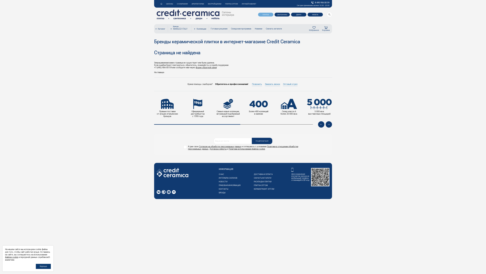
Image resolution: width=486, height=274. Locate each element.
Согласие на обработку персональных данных (220, 146)
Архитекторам (198, 4)
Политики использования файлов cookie (247, 149)
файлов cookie (11, 257)
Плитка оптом (231, 4)
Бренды (222, 193)
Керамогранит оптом (264, 189)
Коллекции (201, 29)
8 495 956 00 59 (322, 2)
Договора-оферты (218, 149)
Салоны (169, 4)
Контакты (223, 189)
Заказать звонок (272, 84)
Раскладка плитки (263, 182)
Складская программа (241, 29)
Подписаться (262, 141)
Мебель (315, 15)
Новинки (258, 29)
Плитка (266, 15)
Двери (298, 15)
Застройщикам (214, 4)
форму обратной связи (206, 67)
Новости (223, 182)
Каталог (161, 29)
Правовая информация (230, 185)
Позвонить (257, 84)
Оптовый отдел (290, 84)
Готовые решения (219, 29)
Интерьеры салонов (228, 178)
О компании (182, 4)
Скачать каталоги (274, 29)
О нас (221, 174)
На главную (159, 72)
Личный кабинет (249, 4)
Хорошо (43, 266)
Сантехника (282, 15)
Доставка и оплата (263, 174)
